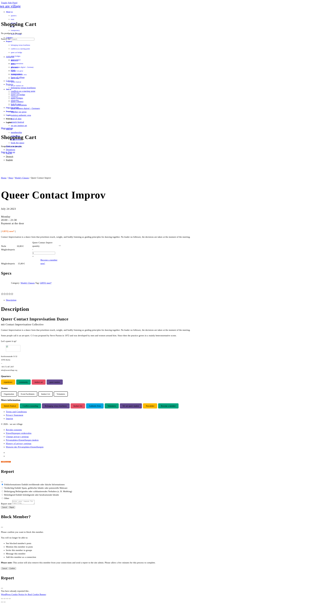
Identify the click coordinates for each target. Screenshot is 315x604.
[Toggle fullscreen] (5, 598)
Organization (9, 394)
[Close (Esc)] (2, 481)
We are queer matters (131, 406)
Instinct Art (77, 406)
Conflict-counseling (30, 406)
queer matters (54, 382)
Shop (10, 178)
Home (3, 178)
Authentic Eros (95, 406)
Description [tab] (11, 300)
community (23, 382)
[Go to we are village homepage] (11, 6)
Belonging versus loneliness (56, 406)
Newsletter (150, 406)
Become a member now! (48, 262)
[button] (14, 429)
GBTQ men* (46, 283)
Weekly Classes (22, 178)
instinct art (39, 382)
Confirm (12, 568)
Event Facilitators (27, 394)
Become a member (168, 406)
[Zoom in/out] (2, 598)
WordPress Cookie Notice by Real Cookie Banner (23, 594)
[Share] (7, 598)
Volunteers (112, 406)
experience (8, 382)
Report (11, 507)
